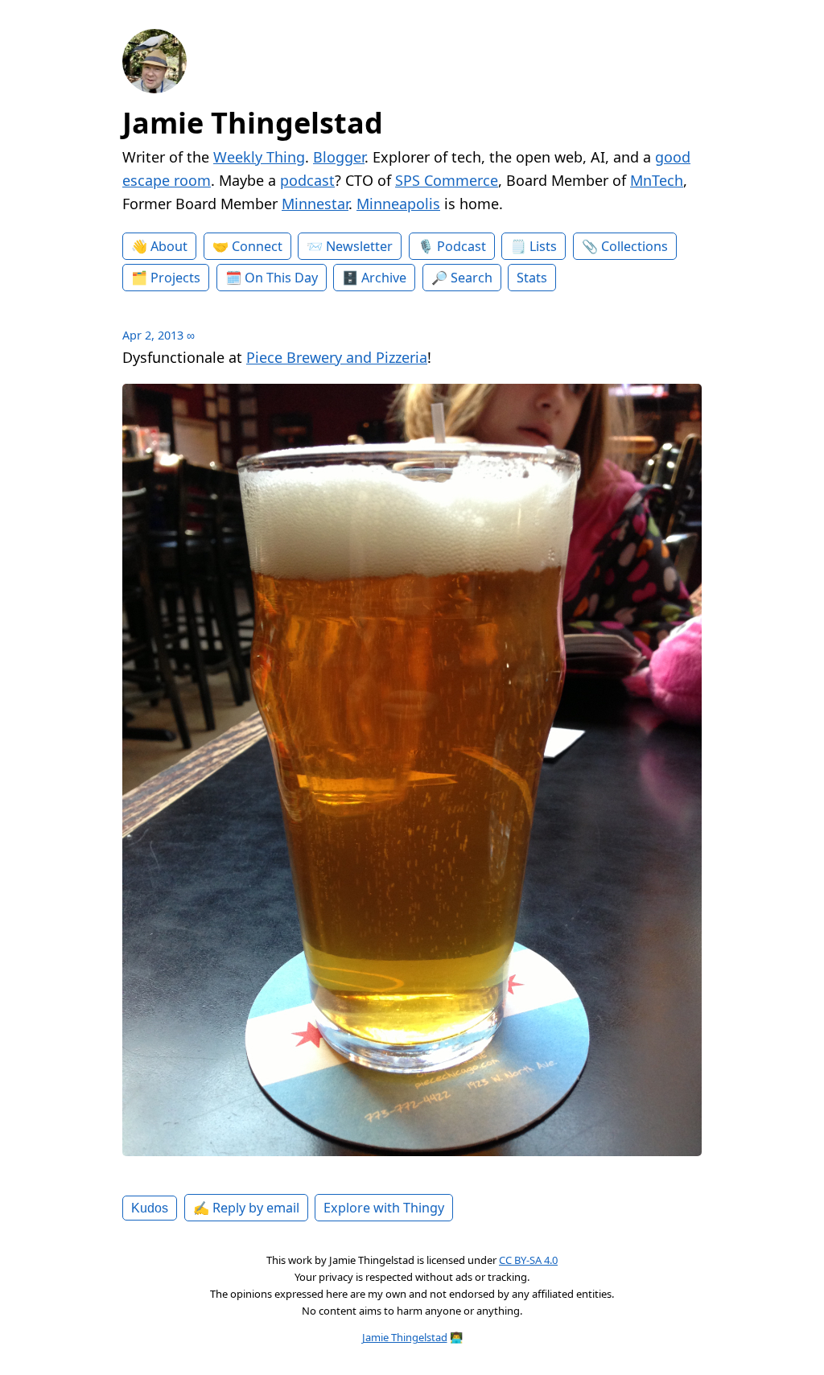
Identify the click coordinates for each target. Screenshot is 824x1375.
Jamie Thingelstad (252, 122)
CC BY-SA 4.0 (528, 1260)
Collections (634, 246)
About (168, 246)
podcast (307, 180)
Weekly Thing (259, 157)
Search (471, 277)
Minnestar (315, 203)
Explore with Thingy (383, 1208)
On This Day (281, 277)
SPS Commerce (446, 180)
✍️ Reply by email (246, 1208)
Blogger (339, 157)
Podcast (461, 246)
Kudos (149, 1207)
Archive (383, 277)
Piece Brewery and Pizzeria (336, 357)
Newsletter (359, 246)
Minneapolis (398, 203)
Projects (175, 277)
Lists (543, 246)
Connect (257, 246)
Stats (532, 277)
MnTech (656, 180)
